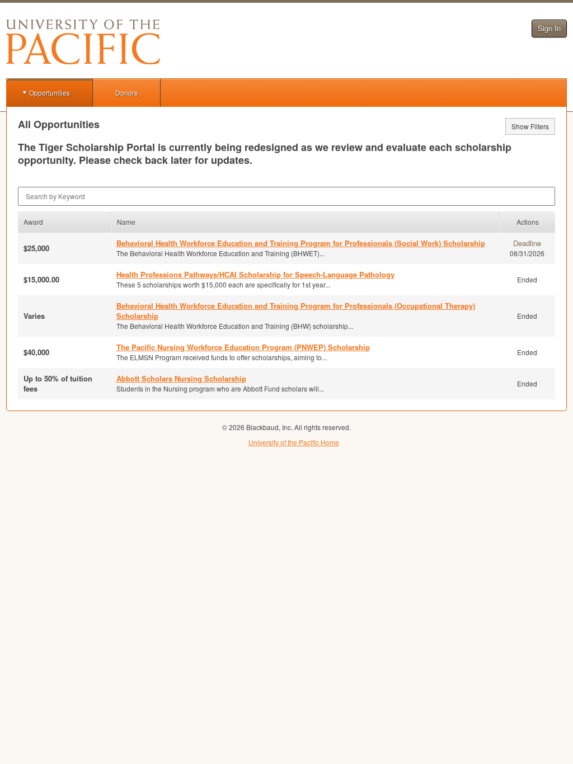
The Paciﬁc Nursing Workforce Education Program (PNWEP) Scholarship (243, 347)
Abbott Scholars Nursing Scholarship (181, 378)
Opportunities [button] (49, 92)
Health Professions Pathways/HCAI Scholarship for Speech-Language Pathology (255, 274)
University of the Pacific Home (293, 442)
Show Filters (530, 126)
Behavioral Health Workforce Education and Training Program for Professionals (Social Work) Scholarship (300, 243)
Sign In (549, 28)
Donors (126, 92)
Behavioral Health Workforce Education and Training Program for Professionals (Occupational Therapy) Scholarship (295, 310)
